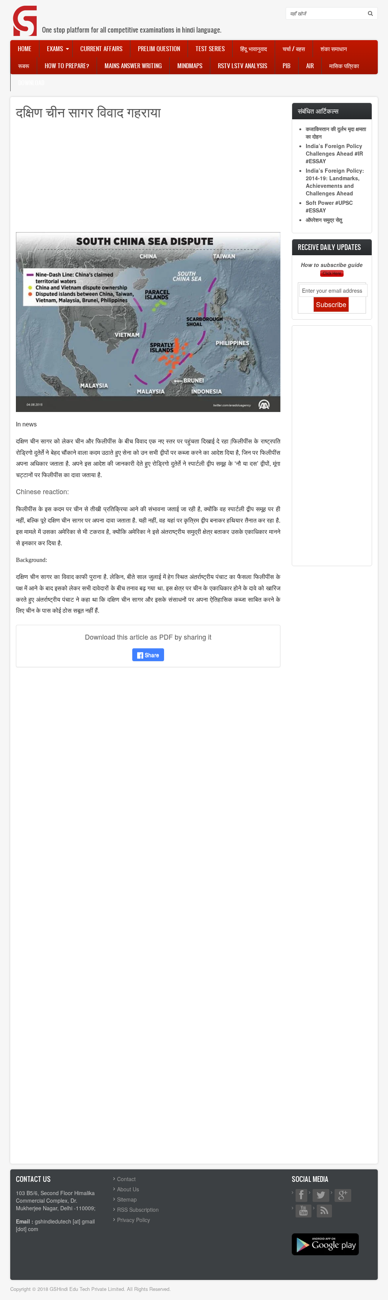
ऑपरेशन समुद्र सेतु (324, 219)
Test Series (210, 48)
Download (31, 82)
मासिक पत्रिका (344, 65)
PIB (287, 65)
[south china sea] (148, 321)
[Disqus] (148, 773)
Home (24, 48)
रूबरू (23, 65)
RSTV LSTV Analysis (242, 65)
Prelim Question (159, 48)
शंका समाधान (334, 48)
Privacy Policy (133, 1220)
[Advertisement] (148, 179)
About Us (128, 1189)
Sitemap (127, 1199)
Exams (55, 48)
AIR (310, 65)
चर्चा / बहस (294, 48)
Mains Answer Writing (133, 65)
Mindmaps (189, 65)
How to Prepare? (67, 65)
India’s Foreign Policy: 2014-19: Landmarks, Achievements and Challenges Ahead (335, 182)
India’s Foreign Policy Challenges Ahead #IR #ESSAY (334, 153)
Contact (126, 1179)
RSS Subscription (138, 1209)
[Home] (25, 13)
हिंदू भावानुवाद (253, 48)
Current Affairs (101, 48)
